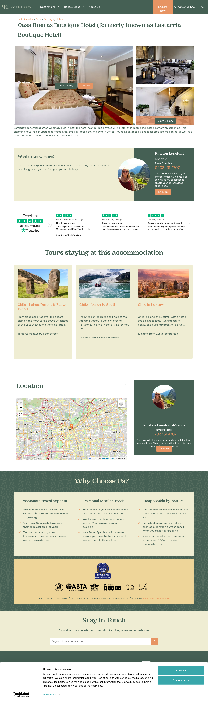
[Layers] (121, 403)
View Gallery (66, 85)
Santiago (49, 19)
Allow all (181, 670)
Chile (38, 19)
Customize (179, 680)
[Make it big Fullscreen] (20, 414)
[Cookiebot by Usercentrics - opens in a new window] (21, 694)
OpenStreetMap (108, 458)
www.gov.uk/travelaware (156, 598)
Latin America (25, 19)
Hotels (59, 19)
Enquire (85, 85)
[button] (71, 426)
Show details (49, 694)
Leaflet (94, 458)
